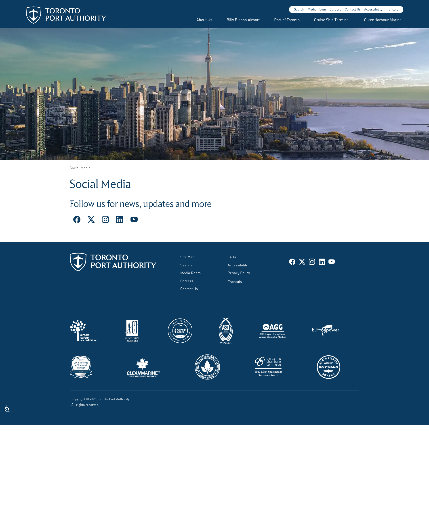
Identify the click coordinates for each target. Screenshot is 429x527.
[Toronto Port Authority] (66, 15)
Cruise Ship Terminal (332, 19)
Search (299, 9)
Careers (335, 9)
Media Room (317, 9)
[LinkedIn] (120, 219)
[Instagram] (105, 219)
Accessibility (373, 9)
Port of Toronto (287, 19)
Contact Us (353, 9)
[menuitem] (199, 19)
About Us (204, 19)
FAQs (232, 256)
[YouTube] (134, 219)
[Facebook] (77, 219)
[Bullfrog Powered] (326, 330)
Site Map (187, 256)
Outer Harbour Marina (383, 19)
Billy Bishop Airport (243, 19)
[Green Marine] (207, 366)
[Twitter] (91, 219)
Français (392, 9)
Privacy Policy (239, 272)
